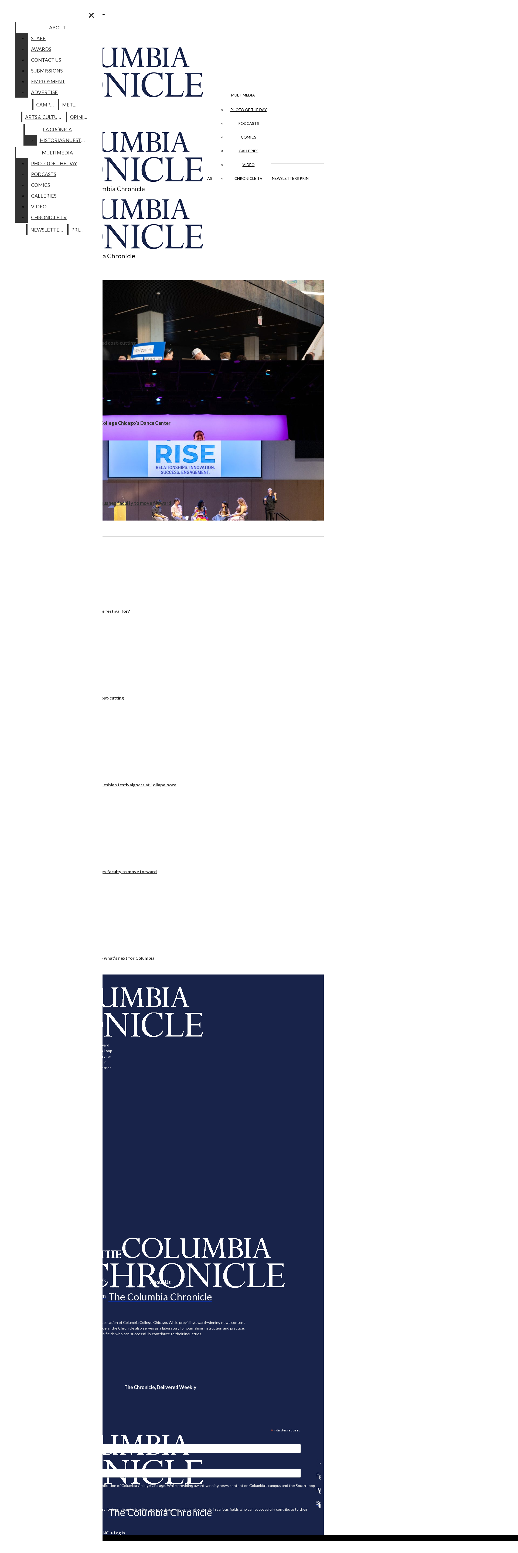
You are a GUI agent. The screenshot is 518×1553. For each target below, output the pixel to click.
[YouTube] (318, 1505)
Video (249, 164)
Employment (48, 81)
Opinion (80, 117)
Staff (38, 38)
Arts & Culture (44, 117)
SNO (105, 1532)
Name (14, 1465)
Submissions (47, 71)
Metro (71, 105)
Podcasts (248, 123)
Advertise (44, 92)
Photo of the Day (248, 109)
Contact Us (46, 60)
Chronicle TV (248, 178)
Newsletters (285, 178)
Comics (248, 137)
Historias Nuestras (65, 140)
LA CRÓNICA (57, 129)
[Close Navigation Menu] (91, 15)
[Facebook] (318, 1463)
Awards (41, 49)
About (57, 27)
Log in (119, 1532)
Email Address (21, 1440)
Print (305, 178)
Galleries (248, 151)
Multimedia (243, 95)
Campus (46, 105)
